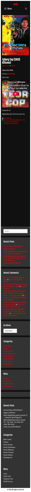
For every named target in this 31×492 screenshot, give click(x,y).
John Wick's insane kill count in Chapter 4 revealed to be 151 (15, 303)
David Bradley (11, 74)
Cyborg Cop (6, 120)
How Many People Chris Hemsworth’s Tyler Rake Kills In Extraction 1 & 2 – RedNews (14, 311)
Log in (5, 378)
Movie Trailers (7, 346)
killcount (17, 120)
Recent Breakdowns (9, 353)
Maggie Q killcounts (9, 248)
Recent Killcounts (7, 118)
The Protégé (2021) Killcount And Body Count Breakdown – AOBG (15, 285)
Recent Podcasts (8, 358)
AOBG (15, 4)
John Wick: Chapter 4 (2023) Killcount (13, 305)
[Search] (26, 8)
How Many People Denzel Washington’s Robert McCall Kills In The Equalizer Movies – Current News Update (14, 293)
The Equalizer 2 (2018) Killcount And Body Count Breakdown (14, 297)
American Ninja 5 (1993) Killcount (11, 122)
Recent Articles (8, 351)
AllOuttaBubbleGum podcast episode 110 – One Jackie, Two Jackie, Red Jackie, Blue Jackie (14, 258)
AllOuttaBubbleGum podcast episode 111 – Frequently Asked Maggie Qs (15, 252)
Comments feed (8, 383)
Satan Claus (22, 120)
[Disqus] (15, 152)
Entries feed (7, 381)
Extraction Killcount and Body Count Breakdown (14, 314)
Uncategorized (7, 364)
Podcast (5, 348)
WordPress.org (7, 386)
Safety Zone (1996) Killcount (12, 263)
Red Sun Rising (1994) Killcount (12, 246)
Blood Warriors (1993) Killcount (11, 123)
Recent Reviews (8, 361)
